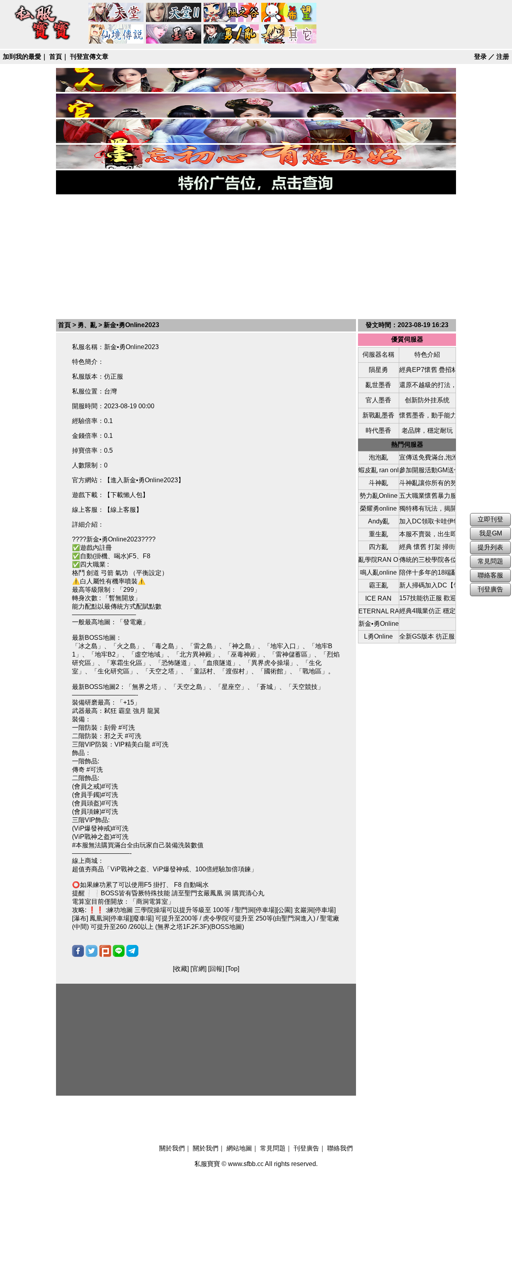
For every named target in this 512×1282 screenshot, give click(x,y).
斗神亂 (378, 482)
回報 (216, 968)
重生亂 (378, 534)
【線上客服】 (123, 509)
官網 (198, 968)
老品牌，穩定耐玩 (427, 430)
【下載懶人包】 (126, 494)
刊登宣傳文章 (89, 56)
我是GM (490, 533)
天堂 (116, 13)
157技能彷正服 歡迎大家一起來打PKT (427, 598)
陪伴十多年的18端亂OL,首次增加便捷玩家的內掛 (427, 572)
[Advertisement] (256, 256)
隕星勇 (378, 369)
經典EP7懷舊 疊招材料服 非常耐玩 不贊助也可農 (427, 369)
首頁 (55, 56)
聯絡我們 (340, 1148)
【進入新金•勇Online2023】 (144, 480)
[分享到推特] (92, 951)
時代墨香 (378, 430)
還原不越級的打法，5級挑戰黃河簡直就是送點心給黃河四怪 (427, 384)
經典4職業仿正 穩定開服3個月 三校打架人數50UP (427, 610)
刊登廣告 (306, 1148)
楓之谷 (232, 13)
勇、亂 (232, 34)
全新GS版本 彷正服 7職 (427, 636)
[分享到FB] (78, 951)
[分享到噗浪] (105, 951)
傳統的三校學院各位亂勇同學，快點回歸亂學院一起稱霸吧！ (427, 559)
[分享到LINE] (119, 951)
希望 (289, 13)
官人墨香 (378, 400)
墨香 (174, 34)
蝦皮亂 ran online (378, 470)
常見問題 (273, 1148)
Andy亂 (378, 521)
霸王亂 (378, 585)
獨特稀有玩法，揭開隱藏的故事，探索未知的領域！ (427, 508)
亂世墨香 (378, 384)
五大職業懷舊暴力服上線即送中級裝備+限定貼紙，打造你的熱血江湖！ (427, 495)
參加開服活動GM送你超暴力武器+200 (427, 470)
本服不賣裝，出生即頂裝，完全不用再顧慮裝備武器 (427, 534)
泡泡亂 (378, 457)
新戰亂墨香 (378, 415)
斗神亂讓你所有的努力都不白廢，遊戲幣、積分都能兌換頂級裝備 (427, 482)
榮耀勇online (378, 508)
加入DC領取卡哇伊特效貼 (427, 521)
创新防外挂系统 (427, 400)
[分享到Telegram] (132, 951)
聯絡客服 (490, 575)
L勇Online (378, 636)
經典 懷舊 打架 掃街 (427, 546)
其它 (289, 34)
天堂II (174, 13)
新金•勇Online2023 (378, 623)
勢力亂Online (379, 495)
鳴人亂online (378, 572)
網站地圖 (239, 1148)
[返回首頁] (43, 40)
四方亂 (378, 546)
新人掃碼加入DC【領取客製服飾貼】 (427, 585)
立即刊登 (490, 519)
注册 (502, 56)
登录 (480, 56)
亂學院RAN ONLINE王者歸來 (378, 559)
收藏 (180, 968)
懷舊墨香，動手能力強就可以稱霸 (427, 415)
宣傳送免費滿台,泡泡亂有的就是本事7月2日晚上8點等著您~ (427, 457)
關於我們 (172, 1148)
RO (116, 34)
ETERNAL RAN (378, 611)
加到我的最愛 (22, 56)
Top (232, 968)
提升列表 (490, 547)
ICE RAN (378, 598)
